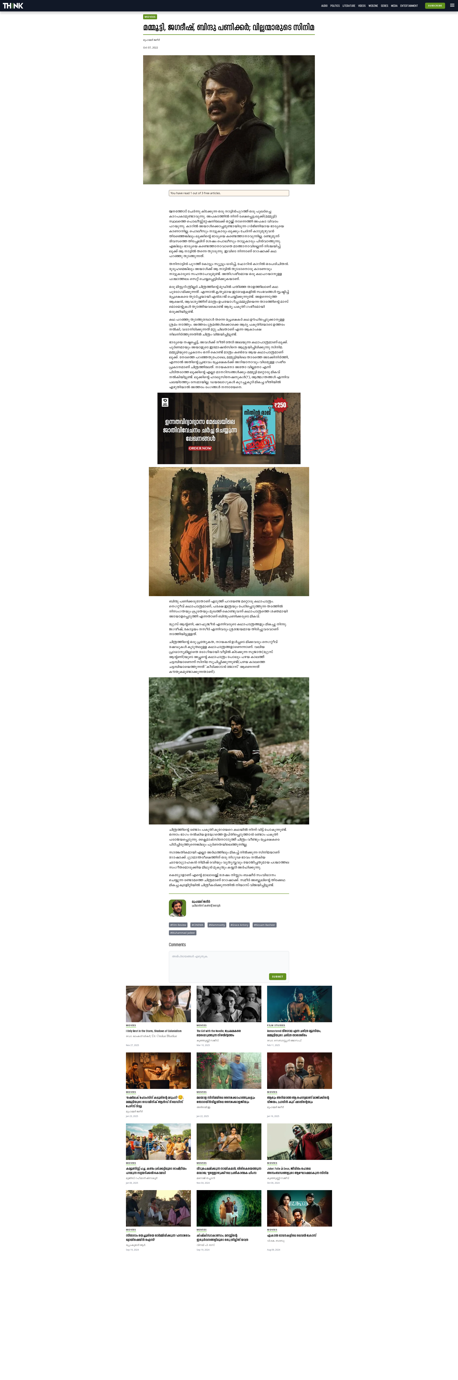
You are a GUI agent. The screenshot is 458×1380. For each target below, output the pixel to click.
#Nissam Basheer (264, 925)
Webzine (373, 6)
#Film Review (178, 925)
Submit (277, 976)
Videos (362, 6)
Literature (349, 6)
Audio (324, 6)
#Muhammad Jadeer (182, 932)
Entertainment (409, 6)
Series (384, 6)
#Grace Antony (239, 925)
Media (394, 6)
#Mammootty (217, 925)
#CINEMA (197, 925)
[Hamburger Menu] (451, 5)
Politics (335, 6)
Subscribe (435, 5)
